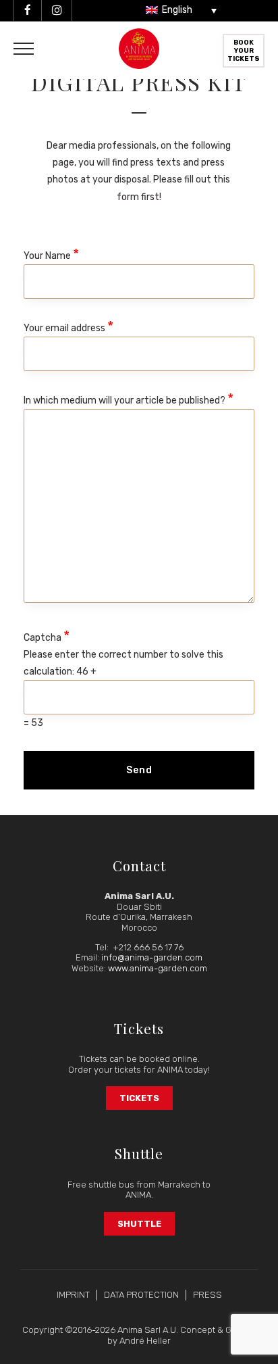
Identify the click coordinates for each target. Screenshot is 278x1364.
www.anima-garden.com (157, 968)
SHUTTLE (139, 1224)
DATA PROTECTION (141, 1295)
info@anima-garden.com (151, 957)
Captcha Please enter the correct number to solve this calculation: (123, 678)
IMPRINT (73, 1295)
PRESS (207, 1295)
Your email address (68, 326)
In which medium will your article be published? (128, 398)
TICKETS (139, 1098)
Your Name (51, 253)
